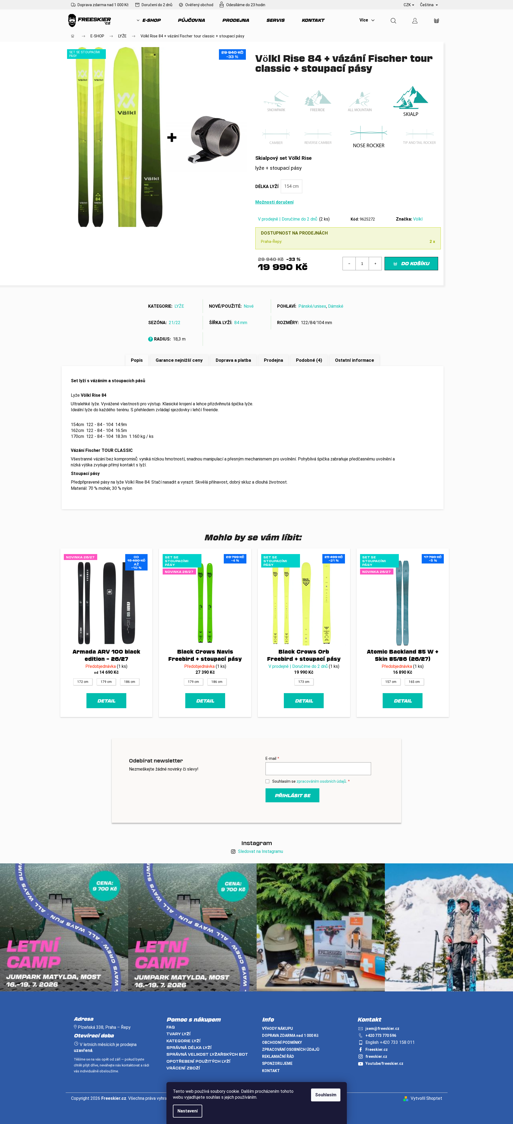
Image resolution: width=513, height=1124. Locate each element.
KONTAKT (271, 1071)
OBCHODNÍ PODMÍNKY (282, 1042)
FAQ (170, 1027)
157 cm (390, 682)
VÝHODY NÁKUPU (277, 1028)
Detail (106, 701)
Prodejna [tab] (273, 360)
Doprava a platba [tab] (233, 360)
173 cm (303, 682)
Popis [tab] (137, 360)
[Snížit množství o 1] (349, 263)
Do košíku (415, 263)
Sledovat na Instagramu (260, 851)
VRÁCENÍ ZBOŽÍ (183, 1068)
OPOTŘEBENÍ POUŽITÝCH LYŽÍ (198, 1061)
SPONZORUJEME (277, 1063)
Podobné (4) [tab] (309, 360)
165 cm (414, 682)
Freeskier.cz (376, 1049)
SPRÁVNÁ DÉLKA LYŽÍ (189, 1047)
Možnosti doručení (274, 202)
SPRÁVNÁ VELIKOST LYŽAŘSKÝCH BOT (207, 1054)
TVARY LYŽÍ (178, 1034)
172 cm (82, 682)
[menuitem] (148, 20)
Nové (249, 306)
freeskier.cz (376, 1056)
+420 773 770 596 (380, 1035)
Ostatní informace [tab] (354, 360)
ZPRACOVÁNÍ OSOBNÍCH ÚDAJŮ (290, 1049)
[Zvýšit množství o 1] (375, 263)
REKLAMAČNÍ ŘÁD (278, 1056)
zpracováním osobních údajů (321, 781)
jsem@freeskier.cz (382, 1028)
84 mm (240, 322)
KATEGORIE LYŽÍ (183, 1041)
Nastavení (187, 1111)
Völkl (418, 219)
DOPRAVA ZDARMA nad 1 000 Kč (290, 1035)
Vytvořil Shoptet (426, 1098)
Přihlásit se (292, 795)
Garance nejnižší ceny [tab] (179, 360)
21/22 (174, 322)
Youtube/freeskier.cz (384, 1063)
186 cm (129, 682)
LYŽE (179, 306)
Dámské (335, 306)
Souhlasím (325, 1094)
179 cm (106, 682)
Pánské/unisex (312, 306)
